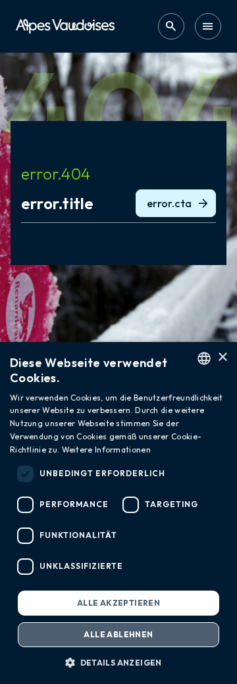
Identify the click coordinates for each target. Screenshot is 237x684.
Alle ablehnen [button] (118, 634)
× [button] (222, 357)
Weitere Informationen (106, 449)
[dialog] (118, 513)
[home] (65, 26)
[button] (118, 662)
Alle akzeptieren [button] (118, 603)
